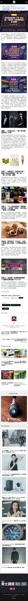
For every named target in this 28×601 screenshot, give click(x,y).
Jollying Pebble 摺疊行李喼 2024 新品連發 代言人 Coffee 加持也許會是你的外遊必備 (7, 363)
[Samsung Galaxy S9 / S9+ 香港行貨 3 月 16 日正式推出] (14, 508)
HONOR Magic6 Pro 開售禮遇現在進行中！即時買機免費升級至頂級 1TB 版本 (14, 475)
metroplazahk (16, 305)
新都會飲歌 (6, 308)
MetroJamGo (7, 305)
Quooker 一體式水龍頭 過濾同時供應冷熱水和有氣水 (20, 362)
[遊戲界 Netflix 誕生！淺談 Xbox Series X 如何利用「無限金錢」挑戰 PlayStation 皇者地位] (14, 485)
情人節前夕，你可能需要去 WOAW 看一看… (7, 383)
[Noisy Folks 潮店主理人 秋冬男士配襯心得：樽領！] (14, 555)
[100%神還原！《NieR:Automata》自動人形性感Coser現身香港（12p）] (14, 438)
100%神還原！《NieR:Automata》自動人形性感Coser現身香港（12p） (14, 451)
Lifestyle (14, 14)
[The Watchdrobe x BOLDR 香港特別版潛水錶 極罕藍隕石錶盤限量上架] (14, 532)
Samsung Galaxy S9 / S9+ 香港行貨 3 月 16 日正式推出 (14, 521)
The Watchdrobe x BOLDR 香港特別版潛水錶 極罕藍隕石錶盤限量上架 (13, 545)
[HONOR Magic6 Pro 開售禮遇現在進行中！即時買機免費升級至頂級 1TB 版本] (14, 462)
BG (14, 323)
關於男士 (14, 598)
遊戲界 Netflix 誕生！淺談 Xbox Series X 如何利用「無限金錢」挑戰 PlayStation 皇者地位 (13, 498)
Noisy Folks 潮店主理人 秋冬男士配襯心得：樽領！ (13, 567)
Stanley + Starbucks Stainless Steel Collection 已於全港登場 (20, 384)
